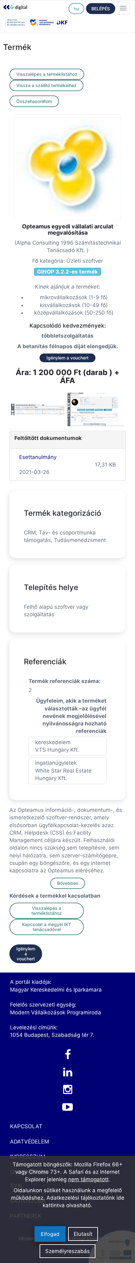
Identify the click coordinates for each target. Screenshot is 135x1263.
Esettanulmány (38, 457)
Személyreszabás (67, 1251)
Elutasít (83, 1234)
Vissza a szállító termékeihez (46, 85)
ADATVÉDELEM (29, 1142)
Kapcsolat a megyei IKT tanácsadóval (46, 927)
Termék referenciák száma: (64, 681)
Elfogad (50, 1234)
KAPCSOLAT (26, 1126)
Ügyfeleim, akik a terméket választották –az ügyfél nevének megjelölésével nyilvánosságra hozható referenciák (71, 716)
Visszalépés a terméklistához (46, 74)
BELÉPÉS (100, 8)
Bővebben (67, 883)
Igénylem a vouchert (67, 357)
